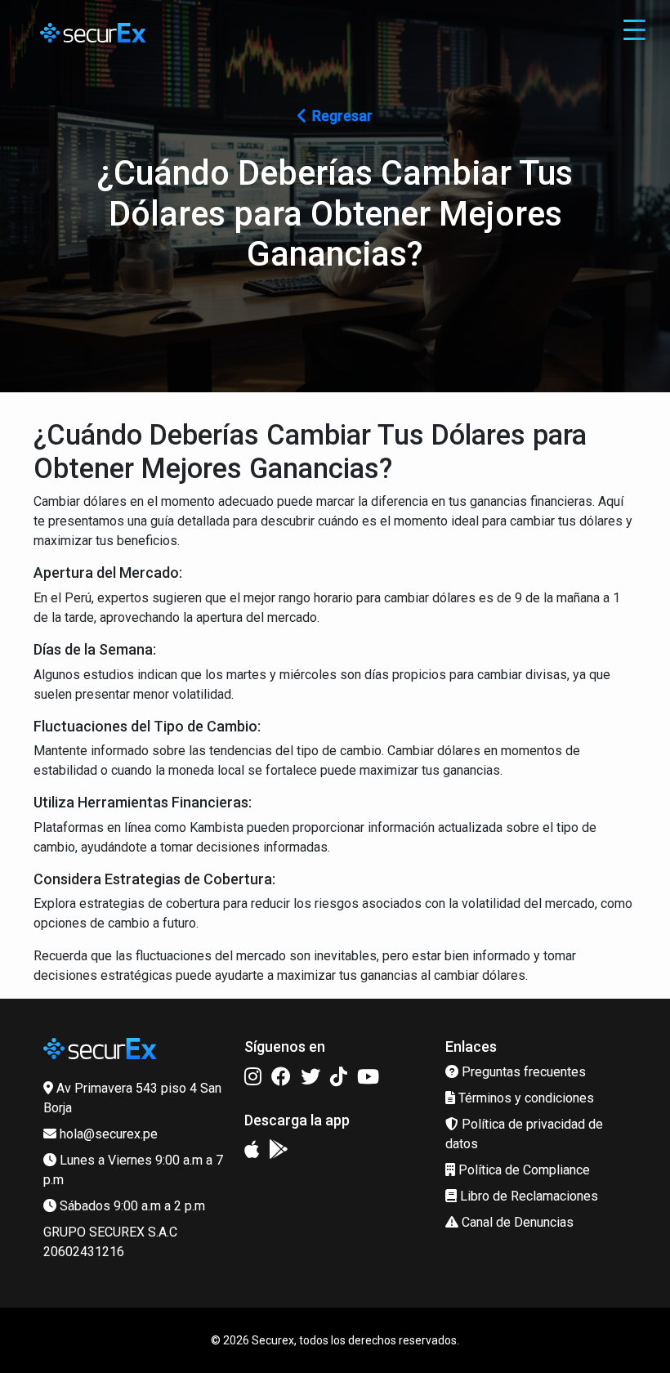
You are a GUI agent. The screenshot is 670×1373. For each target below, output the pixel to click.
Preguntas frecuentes (522, 1072)
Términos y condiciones (524, 1098)
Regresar (342, 115)
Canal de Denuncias (516, 1222)
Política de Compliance (522, 1170)
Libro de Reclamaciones (527, 1196)
